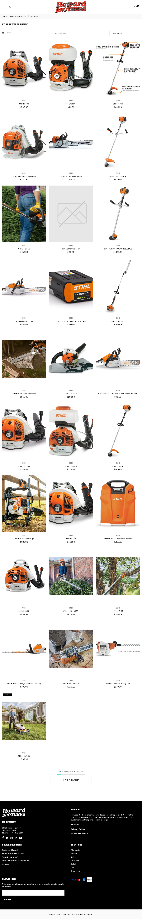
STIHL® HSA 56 (24, 249)
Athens (74, 853)
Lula (72, 867)
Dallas (74, 857)
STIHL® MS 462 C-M (71, 683)
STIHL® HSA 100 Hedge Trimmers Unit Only (24, 683)
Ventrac (5, 864)
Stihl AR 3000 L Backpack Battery (118, 539)
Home (4, 16)
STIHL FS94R (118, 104)
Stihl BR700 (71, 539)
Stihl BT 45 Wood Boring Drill (118, 683)
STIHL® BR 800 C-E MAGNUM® (24, 176)
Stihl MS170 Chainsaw (71, 249)
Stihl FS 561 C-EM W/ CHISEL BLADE (118, 249)
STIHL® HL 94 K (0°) (70, 611)
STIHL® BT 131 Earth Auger (24, 539)
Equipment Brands (10, 850)
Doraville (75, 860)
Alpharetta (76, 850)
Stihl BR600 (24, 104)
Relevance (117, 33)
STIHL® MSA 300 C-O (24, 321)
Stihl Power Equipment (18, 16)
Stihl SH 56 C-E (71, 394)
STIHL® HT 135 (117, 611)
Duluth (74, 864)
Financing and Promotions (14, 853)
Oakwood (75, 871)
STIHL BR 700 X (24, 466)
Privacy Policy (78, 829)
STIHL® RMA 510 (24, 756)
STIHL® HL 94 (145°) (117, 321)
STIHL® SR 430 (71, 466)
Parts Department (10, 857)
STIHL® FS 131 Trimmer (118, 176)
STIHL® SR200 (71, 104)
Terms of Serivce (79, 833)
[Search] (10, 7)
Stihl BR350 (24, 611)
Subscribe (7, 900)
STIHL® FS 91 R (117, 466)
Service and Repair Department (16, 860)
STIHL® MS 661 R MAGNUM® (71, 176)
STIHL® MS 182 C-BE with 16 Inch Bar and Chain (117, 394)
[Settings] (130, 7)
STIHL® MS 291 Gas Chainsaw (24, 394)
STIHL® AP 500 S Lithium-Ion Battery (71, 321)
